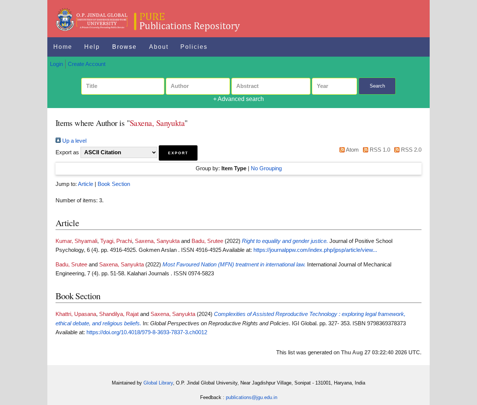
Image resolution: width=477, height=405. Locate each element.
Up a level (73, 141)
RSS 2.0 (410, 150)
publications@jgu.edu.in (251, 397)
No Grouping (266, 168)
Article (85, 184)
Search (377, 86)
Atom (351, 150)
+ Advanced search (238, 99)
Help (92, 47)
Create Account (86, 64)
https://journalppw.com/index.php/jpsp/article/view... (315, 250)
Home (62, 47)
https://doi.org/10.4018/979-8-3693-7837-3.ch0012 (146, 332)
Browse (124, 47)
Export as (67, 152)
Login (56, 64)
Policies (194, 47)
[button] (178, 153)
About (158, 47)
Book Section (114, 184)
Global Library (158, 383)
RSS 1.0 (379, 150)
